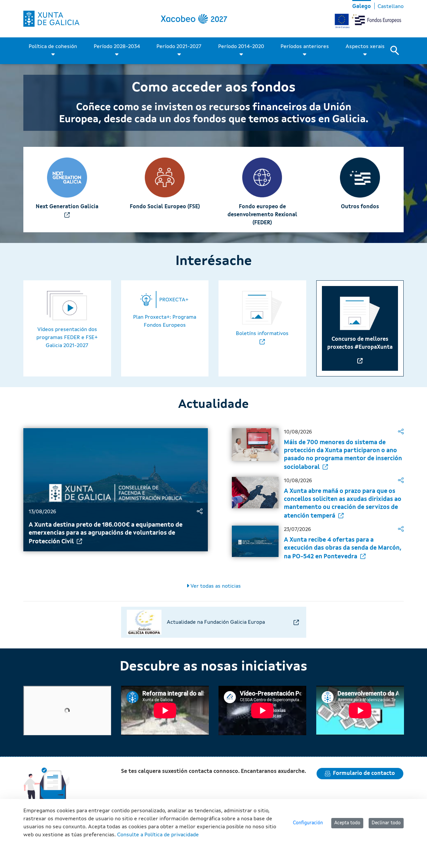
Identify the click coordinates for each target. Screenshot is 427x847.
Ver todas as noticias (215, 586)
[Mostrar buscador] (397, 51)
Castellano (391, 6)
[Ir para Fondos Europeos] (51, 18)
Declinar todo (386, 823)
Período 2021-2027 (178, 46)
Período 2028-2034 (117, 46)
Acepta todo (347, 823)
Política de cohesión (53, 46)
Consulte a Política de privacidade (158, 835)
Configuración (308, 823)
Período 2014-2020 (241, 46)
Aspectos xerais (365, 46)
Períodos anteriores (305, 46)
